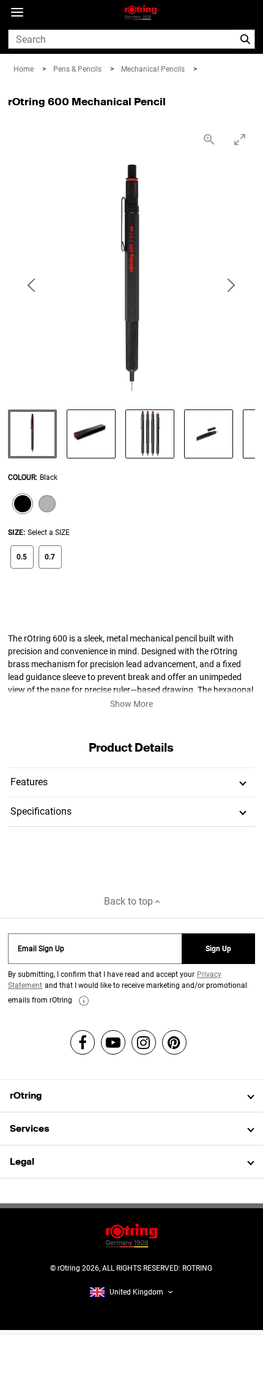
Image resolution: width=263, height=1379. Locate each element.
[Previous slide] (32, 286)
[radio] (20, 505)
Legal (22, 1161)
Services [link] (30, 1128)
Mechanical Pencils (154, 69)
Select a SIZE (49, 532)
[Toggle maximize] (239, 139)
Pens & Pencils (78, 69)
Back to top (129, 901)
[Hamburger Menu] (17, 12)
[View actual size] (209, 139)
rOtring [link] (26, 1095)
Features (29, 782)
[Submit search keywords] (245, 39)
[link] (84, 1001)
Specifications (41, 811)
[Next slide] (230, 286)
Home (24, 69)
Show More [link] (131, 704)
